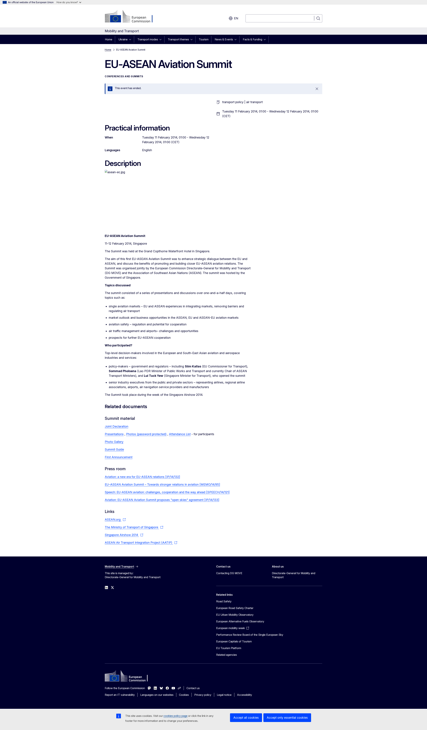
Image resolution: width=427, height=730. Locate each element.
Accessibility (244, 694)
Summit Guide (114, 449)
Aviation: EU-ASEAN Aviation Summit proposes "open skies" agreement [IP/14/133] (162, 500)
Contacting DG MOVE (229, 573)
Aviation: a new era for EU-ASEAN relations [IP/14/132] (142, 477)
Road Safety (224, 601)
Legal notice (224, 694)
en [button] (236, 18)
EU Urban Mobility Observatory (235, 614)
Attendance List (180, 434)
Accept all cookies (246, 717)
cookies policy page (175, 715)
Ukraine (123, 39)
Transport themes (178, 39)
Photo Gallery (114, 442)
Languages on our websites (156, 694)
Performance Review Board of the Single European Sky (249, 634)
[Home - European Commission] (132, 16)
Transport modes (147, 39)
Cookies (184, 694)
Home (108, 39)
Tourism (203, 39)
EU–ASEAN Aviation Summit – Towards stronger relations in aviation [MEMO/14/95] (162, 484)
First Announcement (118, 457)
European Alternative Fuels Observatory (240, 621)
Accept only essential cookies (287, 717)
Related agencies (226, 654)
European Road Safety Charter (234, 608)
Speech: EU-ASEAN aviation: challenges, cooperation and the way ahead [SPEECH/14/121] (167, 492)
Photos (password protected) (146, 434)
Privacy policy (202, 694)
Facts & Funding (252, 39)
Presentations (114, 434)
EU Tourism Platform (228, 648)
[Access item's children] (131, 39)
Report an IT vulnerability (120, 694)
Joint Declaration (116, 426)
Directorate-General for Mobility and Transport (293, 575)
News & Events (224, 39)
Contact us (193, 688)
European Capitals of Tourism (234, 641)
